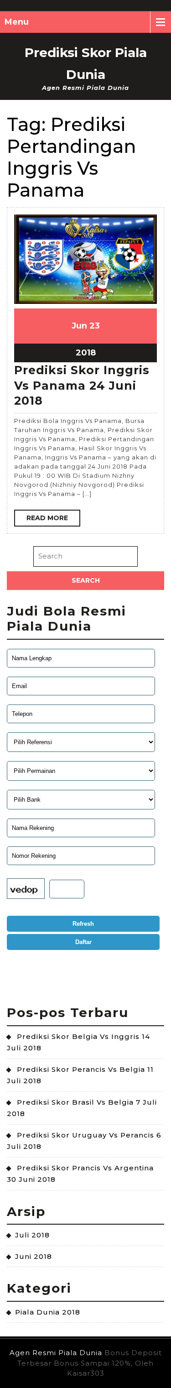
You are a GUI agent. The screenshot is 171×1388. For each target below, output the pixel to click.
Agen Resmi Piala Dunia (56, 1352)
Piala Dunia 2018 (47, 1312)
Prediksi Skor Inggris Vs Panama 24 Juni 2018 (82, 385)
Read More (47, 518)
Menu (17, 22)
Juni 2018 (33, 1256)
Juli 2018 (32, 1235)
